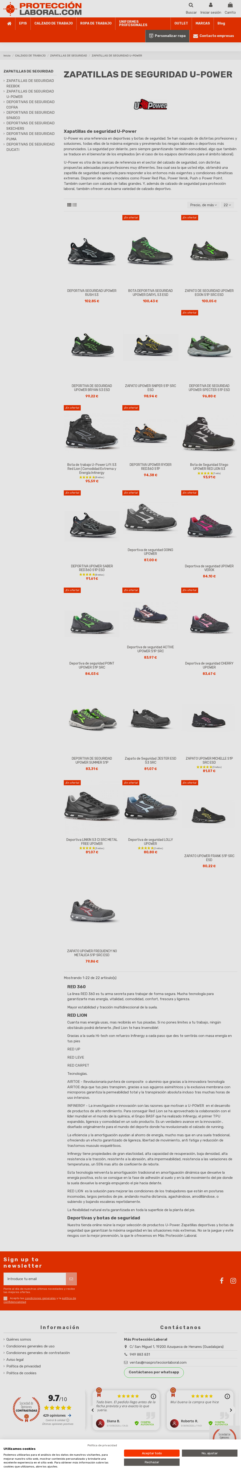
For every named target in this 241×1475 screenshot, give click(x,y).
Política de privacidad (102, 1445)
